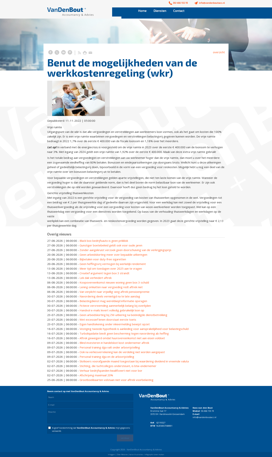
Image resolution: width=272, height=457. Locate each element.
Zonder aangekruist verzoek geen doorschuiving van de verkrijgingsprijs (125, 250)
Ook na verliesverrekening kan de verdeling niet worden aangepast (122, 352)
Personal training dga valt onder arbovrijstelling (110, 347)
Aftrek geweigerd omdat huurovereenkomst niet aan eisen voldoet (122, 338)
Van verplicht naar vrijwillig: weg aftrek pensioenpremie (115, 292)
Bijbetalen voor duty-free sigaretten (103, 259)
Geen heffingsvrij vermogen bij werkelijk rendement (113, 264)
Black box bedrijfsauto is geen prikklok (104, 241)
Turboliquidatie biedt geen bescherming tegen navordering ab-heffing (124, 333)
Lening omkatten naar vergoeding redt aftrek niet (111, 287)
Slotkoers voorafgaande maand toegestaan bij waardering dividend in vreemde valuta (134, 361)
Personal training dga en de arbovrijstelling (107, 356)
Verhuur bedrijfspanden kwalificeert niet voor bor (111, 370)
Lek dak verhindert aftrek (96, 278)
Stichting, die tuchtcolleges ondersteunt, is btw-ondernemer (118, 366)
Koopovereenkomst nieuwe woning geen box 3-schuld (114, 282)
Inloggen (111, 454)
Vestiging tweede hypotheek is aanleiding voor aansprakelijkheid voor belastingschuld (134, 329)
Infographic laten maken (154, 454)
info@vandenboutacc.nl (204, 417)
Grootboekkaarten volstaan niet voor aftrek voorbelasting (116, 380)
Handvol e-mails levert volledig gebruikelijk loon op (112, 310)
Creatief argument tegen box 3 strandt (104, 273)
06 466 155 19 (207, 411)
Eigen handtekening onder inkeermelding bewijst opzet (115, 324)
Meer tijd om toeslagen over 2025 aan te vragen (111, 268)
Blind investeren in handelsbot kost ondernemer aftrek (114, 343)
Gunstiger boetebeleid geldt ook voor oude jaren (111, 245)
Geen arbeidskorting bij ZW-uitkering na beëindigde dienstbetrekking (123, 315)
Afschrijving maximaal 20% (96, 375)
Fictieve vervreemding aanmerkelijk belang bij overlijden (115, 305)
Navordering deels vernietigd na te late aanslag (110, 296)
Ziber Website (122, 454)
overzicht (219, 52)
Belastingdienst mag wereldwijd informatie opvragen (113, 301)
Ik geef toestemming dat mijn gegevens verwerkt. (91, 429)
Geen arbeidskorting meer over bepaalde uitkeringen (113, 254)
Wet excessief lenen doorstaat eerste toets (108, 319)
